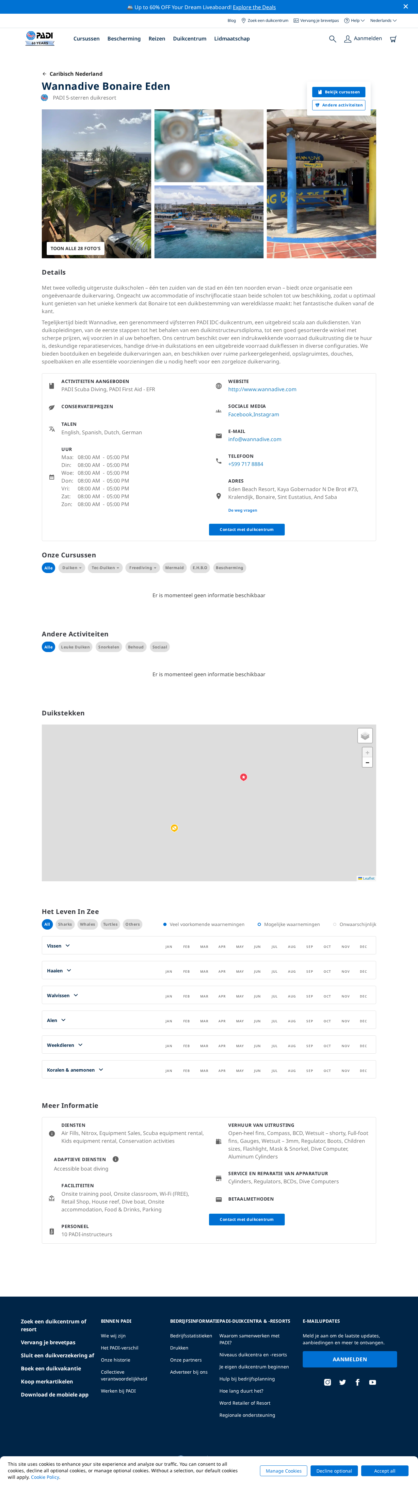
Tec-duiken (103, 567)
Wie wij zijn (113, 1336)
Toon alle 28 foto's (76, 248)
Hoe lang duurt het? (241, 1391)
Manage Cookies (284, 1471)
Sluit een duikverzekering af (57, 1355)
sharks (65, 924)
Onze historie (115, 1360)
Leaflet (368, 878)
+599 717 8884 (245, 464)
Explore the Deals (254, 7)
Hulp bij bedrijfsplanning (247, 1379)
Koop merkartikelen (47, 1381)
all (47, 924)
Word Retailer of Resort (244, 1403)
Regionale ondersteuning (247, 1415)
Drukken (179, 1348)
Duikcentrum (189, 38)
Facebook (240, 414)
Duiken (69, 567)
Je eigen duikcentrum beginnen (254, 1367)
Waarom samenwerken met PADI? (249, 1339)
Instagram (266, 414)
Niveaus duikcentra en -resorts (253, 1354)
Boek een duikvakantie (51, 1368)
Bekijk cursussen (342, 92)
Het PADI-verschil (119, 1348)
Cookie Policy (45, 1477)
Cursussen (86, 38)
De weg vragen (242, 510)
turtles (110, 924)
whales (87, 924)
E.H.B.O (200, 567)
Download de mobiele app (54, 1394)
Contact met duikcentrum (247, 529)
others (132, 924)
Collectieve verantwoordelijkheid (124, 1375)
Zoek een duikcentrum (268, 20)
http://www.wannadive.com (262, 389)
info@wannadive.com (254, 439)
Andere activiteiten (342, 105)
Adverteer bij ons (189, 1372)
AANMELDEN (350, 1359)
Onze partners (186, 1360)
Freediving (140, 567)
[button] (174, 828)
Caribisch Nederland (75, 73)
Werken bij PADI (118, 1391)
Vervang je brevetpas (319, 20)
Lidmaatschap (232, 38)
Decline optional (334, 1471)
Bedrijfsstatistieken (191, 1336)
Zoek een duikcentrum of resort (53, 1325)
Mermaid (174, 567)
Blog (232, 20)
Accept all (384, 1471)
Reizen (157, 38)
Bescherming (124, 38)
